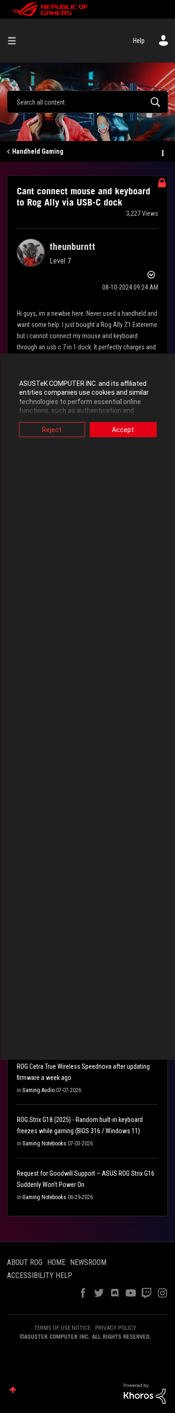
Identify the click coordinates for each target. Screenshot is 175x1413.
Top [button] (13, 1390)
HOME (56, 1262)
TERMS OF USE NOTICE (62, 1327)
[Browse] (15, 40)
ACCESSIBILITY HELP (39, 1275)
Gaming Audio (38, 1090)
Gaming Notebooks (44, 1143)
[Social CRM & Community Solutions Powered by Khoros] (145, 1393)
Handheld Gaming (37, 151)
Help (139, 40)
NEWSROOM (88, 1262)
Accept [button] (123, 429)
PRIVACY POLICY (115, 1327)
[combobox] (87, 102)
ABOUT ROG (24, 1262)
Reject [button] (52, 429)
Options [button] (162, 152)
